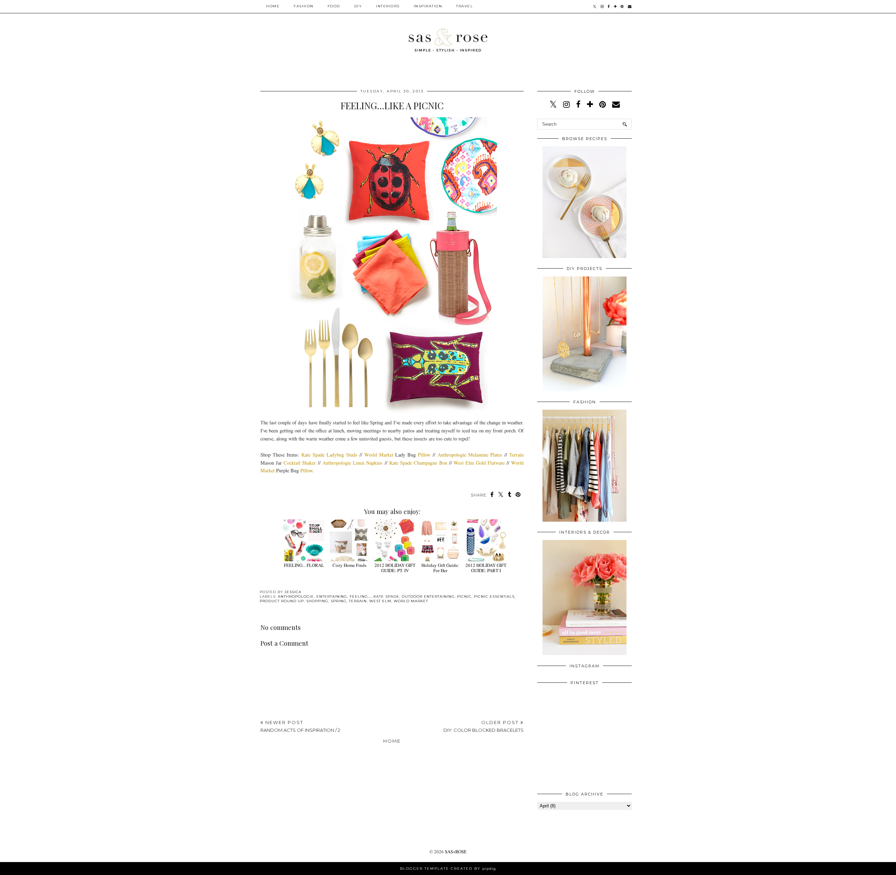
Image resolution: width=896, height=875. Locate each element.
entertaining (331, 596)
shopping (317, 601)
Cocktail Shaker (300, 462)
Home (273, 6)
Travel (464, 6)
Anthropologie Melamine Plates (470, 454)
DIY (358, 6)
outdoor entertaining (428, 596)
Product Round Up (282, 601)
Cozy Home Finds (349, 565)
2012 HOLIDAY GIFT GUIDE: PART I (485, 568)
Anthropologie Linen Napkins (352, 462)
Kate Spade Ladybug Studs (329, 454)
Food (334, 6)
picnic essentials (494, 596)
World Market (378, 454)
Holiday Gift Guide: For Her (440, 568)
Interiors (388, 6)
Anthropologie (296, 596)
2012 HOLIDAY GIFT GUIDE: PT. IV (394, 568)
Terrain (516, 454)
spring (338, 601)
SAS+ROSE (456, 851)
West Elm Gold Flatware (479, 462)
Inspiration (428, 6)
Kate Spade (386, 596)
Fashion (304, 6)
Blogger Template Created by (448, 868)
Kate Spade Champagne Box (418, 462)
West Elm (380, 601)
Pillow (424, 454)
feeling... (360, 596)
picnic (464, 596)
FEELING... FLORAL (304, 565)
